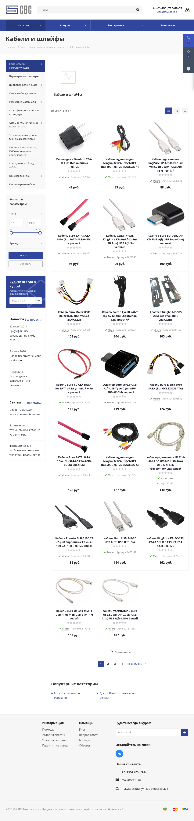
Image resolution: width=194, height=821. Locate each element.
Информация (53, 723)
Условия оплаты (53, 735)
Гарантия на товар (55, 745)
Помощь (48, 729)
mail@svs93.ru (131, 780)
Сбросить (25, 263)
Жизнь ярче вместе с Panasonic (68, 695)
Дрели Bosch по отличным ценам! (118, 695)
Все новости (33, 319)
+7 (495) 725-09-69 (169, 8)
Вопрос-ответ (88, 735)
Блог (82, 729)
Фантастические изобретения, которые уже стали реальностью (25, 450)
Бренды (84, 740)
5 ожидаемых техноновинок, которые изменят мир (24, 430)
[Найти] (137, 9)
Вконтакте (119, 753)
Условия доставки (54, 740)
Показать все (134, 663)
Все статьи (34, 403)
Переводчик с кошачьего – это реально (20, 380)
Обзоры (84, 745)
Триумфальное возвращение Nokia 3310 (22, 335)
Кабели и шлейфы (68, 94)
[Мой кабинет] (187, 9)
